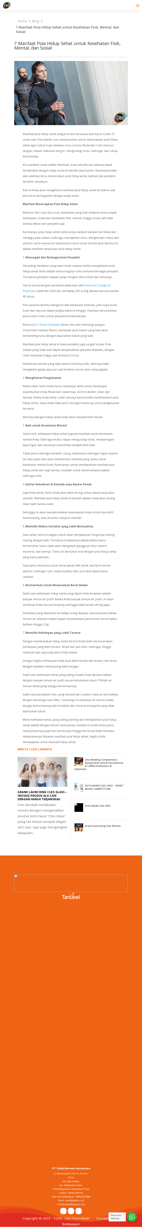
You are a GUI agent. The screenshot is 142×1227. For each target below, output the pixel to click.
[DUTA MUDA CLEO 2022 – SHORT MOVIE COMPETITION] (78, 787)
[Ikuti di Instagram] (71, 1211)
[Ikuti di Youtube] (79, 1211)
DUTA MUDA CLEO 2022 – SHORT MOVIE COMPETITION (104, 787)
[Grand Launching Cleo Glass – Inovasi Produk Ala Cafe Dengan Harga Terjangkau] (42, 772)
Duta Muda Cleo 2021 (98, 805)
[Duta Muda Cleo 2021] (78, 807)
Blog (35, 21)
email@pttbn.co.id (74, 1200)
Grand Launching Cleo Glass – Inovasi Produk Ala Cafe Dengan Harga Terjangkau (42, 795)
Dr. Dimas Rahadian (47, 325)
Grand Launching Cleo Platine (103, 825)
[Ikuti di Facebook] (63, 1211)
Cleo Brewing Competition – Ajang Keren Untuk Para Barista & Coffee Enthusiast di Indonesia (98, 764)
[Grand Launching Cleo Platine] (78, 827)
